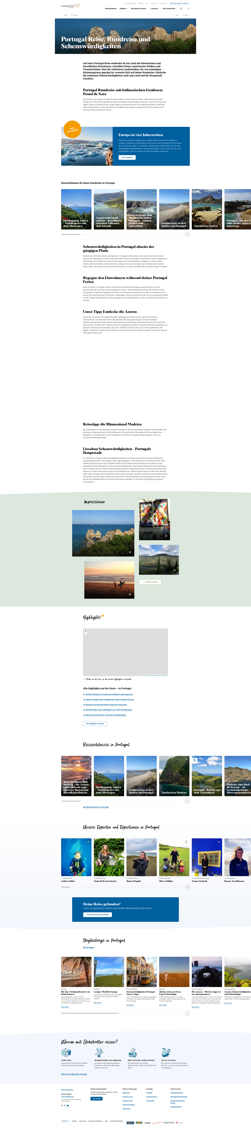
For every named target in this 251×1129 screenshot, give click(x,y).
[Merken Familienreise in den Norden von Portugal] (186, 192)
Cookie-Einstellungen (116, 1121)
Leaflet (140, 675)
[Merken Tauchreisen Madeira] (186, 759)
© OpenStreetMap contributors (159, 675)
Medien (74, 1121)
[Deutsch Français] (65, 1121)
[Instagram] (64, 1105)
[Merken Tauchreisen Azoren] (219, 192)
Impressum (82, 1121)
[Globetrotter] (169, 1123)
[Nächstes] (187, 234)
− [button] (85, 634)
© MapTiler (147, 675)
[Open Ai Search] (188, 8)
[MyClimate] (147, 1123)
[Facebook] (61, 1105)
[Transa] (139, 1123)
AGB (106, 1121)
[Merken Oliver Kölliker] (186, 841)
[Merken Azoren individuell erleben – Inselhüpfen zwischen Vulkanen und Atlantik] (121, 192)
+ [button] (85, 631)
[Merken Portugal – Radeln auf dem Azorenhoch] (219, 759)
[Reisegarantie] (179, 1123)
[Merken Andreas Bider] (88, 841)
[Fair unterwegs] (157, 1122)
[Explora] (130, 1123)
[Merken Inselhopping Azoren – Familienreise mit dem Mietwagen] (88, 192)
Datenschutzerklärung (95, 1121)
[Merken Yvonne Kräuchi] (219, 841)
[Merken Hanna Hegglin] (153, 841)
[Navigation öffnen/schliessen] (182, 8)
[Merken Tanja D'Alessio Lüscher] (121, 841)
